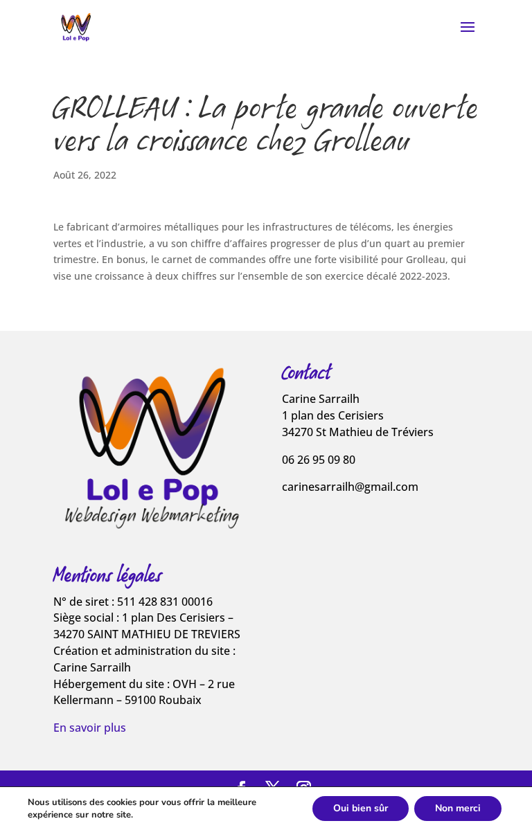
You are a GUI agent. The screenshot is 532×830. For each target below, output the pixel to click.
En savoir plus (89, 727)
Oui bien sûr (360, 808)
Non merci (458, 808)
